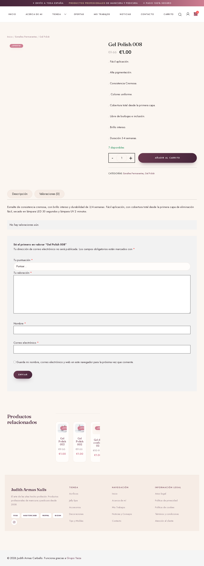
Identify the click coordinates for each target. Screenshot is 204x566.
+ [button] (130, 158)
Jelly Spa (73, 500)
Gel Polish (45, 36)
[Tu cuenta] (188, 14)
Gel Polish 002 (79, 441)
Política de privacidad (166, 500)
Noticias (125, 14)
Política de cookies (165, 507)
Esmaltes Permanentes (26, 36)
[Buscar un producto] (180, 14)
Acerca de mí (119, 500)
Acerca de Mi (34, 14)
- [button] (112, 158)
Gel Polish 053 (62, 441)
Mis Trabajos (102, 14)
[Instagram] (14, 522)
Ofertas (79, 14)
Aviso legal (160, 493)
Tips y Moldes (76, 521)
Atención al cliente (164, 521)
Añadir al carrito (167, 157)
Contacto (147, 14)
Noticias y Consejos (122, 514)
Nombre (20, 323)
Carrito (169, 14)
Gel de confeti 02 (97, 442)
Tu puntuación (23, 260)
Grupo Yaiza (74, 558)
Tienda (56, 14)
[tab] (19, 194)
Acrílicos (73, 493)
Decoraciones (76, 514)
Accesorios (75, 507)
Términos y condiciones (167, 514)
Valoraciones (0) (49, 194)
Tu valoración (23, 273)
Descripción (19, 194)
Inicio (12, 14)
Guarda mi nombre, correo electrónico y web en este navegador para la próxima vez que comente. (75, 362)
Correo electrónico (26, 343)
